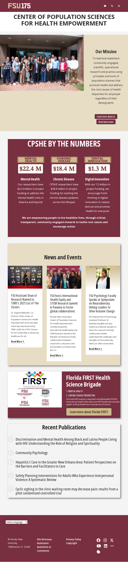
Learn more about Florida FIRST (89, 411)
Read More (17, 341)
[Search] (112, 6)
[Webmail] (105, 6)
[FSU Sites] (119, 6)
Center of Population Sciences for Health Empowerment (64, 20)
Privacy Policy (73, 539)
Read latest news (106, 122)
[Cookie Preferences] (98, 551)
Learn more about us (106, 116)
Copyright (71, 543)
